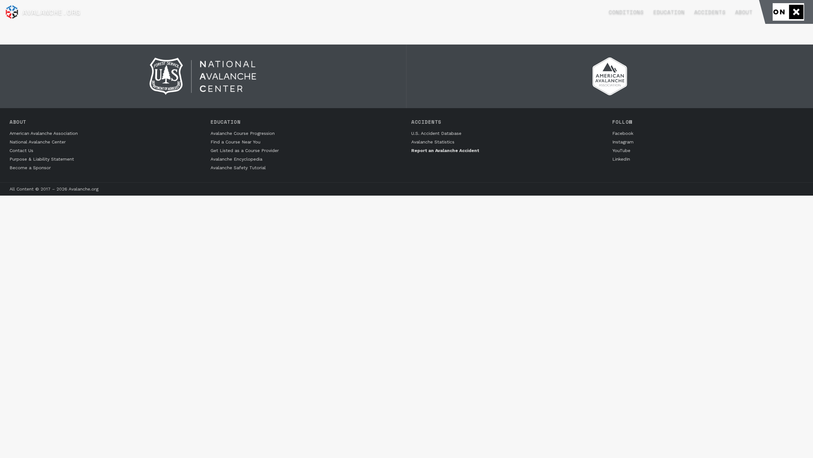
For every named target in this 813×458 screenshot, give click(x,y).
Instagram (623, 141)
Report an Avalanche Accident (445, 150)
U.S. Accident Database (436, 133)
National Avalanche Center (38, 141)
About (744, 12)
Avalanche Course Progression (243, 133)
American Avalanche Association (44, 133)
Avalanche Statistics (432, 141)
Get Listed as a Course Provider (245, 150)
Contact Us (21, 150)
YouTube (621, 150)
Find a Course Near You (235, 141)
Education (669, 12)
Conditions (626, 12)
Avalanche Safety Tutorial (238, 167)
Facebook (622, 133)
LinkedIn (621, 159)
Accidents (710, 12)
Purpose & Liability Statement (42, 159)
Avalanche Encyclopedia (236, 159)
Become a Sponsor (30, 167)
